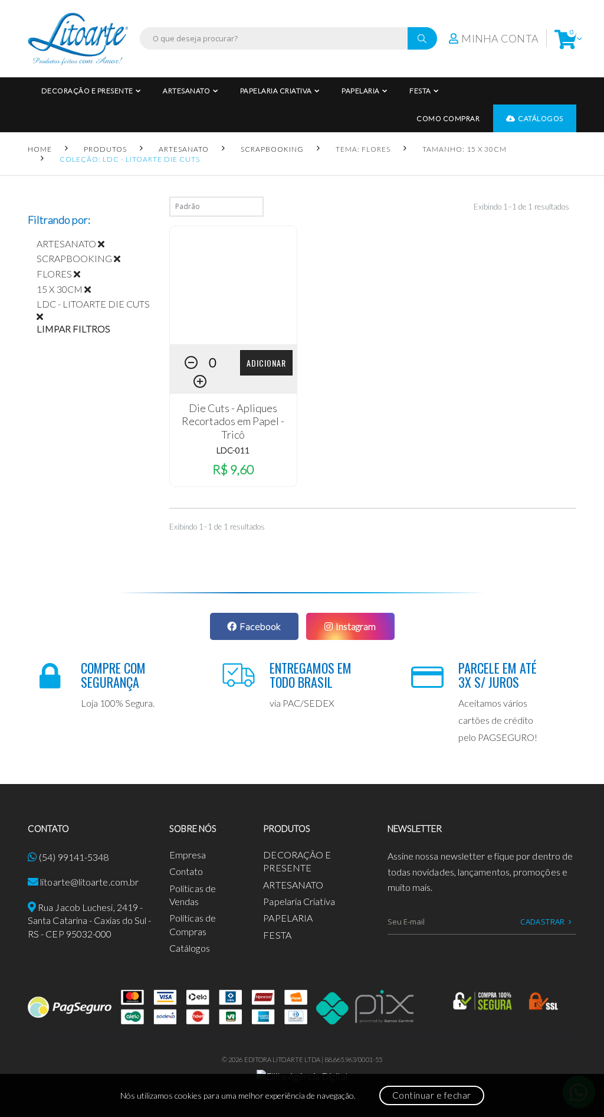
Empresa (187, 854)
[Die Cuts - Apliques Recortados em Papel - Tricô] (233, 285)
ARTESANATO (186, 90)
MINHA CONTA (500, 38)
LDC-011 (233, 450)
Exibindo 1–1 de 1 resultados (521, 206)
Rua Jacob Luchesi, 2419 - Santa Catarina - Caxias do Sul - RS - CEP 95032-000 (90, 920)
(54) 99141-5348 (74, 857)
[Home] (78, 39)
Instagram (356, 626)
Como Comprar (448, 118)
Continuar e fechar (431, 1095)
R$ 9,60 (233, 469)
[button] (565, 38)
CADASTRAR (542, 921)
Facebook (260, 626)
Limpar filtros (73, 328)
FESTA (420, 90)
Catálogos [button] (540, 118)
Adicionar (266, 363)
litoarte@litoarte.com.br (89, 881)
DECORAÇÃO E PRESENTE (87, 90)
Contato (186, 871)
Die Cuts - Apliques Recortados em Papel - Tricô (233, 421)
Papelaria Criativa (276, 90)
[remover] (105, 243)
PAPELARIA (361, 90)
